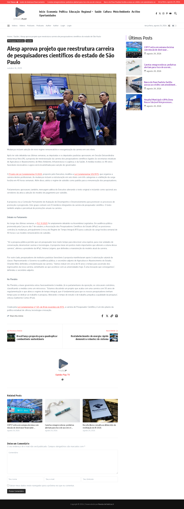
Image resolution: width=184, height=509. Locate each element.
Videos (15, 25)
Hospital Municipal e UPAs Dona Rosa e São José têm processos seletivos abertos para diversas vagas (158, 101)
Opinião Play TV (62, 374)
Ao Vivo (136, 11)
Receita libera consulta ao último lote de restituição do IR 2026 (99, 426)
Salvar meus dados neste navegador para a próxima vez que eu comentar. (41, 485)
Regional (86, 11)
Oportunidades (47, 15)
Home (9, 36)
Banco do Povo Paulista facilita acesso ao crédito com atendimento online (160, 83)
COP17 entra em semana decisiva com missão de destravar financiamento (159, 48)
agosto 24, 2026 (154, 53)
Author (48, 25)
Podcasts (30, 25)
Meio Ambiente (121, 11)
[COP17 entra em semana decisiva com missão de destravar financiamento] (134, 50)
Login (63, 25)
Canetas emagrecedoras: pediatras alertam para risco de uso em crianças (160, 66)
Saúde (98, 11)
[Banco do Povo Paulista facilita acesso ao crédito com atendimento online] (134, 85)
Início (42, 11)
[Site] (62, 380)
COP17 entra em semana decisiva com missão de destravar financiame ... (23, 426)
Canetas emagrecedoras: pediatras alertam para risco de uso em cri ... (59, 426)
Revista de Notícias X (106, 504)
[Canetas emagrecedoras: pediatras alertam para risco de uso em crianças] (134, 67)
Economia (52, 11)
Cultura (107, 11)
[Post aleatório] (169, 26)
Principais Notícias (16, 41)
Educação (74, 11)
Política (63, 11)
